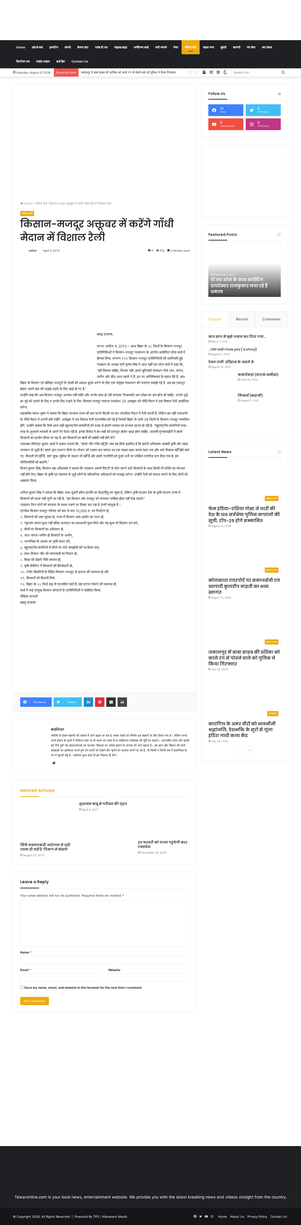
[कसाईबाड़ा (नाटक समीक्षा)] (221, 381)
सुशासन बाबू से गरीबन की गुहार (103, 803)
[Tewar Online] (48, 20)
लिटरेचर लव (23, 61)
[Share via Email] (111, 702)
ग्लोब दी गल (101, 47)
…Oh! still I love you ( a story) (232, 349)
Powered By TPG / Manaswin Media (101, 1216)
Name (26, 952)
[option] (244, 271)
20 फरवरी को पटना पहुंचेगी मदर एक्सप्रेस (162, 844)
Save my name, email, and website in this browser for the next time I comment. (83, 987)
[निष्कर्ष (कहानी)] (221, 410)
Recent (242, 319)
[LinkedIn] (88, 702)
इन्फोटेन (53, 47)
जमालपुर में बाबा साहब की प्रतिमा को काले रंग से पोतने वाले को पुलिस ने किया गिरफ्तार (244, 658)
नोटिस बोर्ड (190, 47)
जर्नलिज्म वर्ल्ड (141, 47)
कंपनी (68, 47)
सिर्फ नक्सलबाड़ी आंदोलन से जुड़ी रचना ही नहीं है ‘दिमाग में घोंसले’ (45, 847)
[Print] (122, 702)
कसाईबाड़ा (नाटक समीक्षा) (258, 374)
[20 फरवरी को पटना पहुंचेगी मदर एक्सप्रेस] (164, 820)
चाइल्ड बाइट (120, 47)
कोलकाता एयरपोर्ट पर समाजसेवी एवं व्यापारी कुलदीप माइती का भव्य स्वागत (244, 586)
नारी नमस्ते (161, 47)
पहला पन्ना (208, 47)
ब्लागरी (236, 47)
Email (25, 970)
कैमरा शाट (82, 47)
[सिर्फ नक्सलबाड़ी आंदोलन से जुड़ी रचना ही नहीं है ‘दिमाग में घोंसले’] (46, 821)
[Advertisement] (197, 15)
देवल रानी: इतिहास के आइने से (231, 362)
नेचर (175, 47)
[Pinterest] (99, 702)
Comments (271, 319)
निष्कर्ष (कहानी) (250, 395)
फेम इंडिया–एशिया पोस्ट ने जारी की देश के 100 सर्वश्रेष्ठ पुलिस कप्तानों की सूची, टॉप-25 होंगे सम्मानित (244, 514)
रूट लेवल (267, 47)
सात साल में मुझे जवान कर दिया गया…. (237, 336)
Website (114, 970)
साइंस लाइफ (43, 61)
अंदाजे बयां (37, 47)
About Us (237, 1216)
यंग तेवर (251, 47)
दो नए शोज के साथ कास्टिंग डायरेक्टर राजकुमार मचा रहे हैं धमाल (239, 285)
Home (20, 47)
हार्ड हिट (60, 61)
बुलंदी (223, 47)
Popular (215, 319)
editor (33, 250)
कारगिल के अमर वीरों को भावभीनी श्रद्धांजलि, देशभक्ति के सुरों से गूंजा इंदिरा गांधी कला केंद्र (132, 72)
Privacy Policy (257, 1216)
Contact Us (79, 61)
